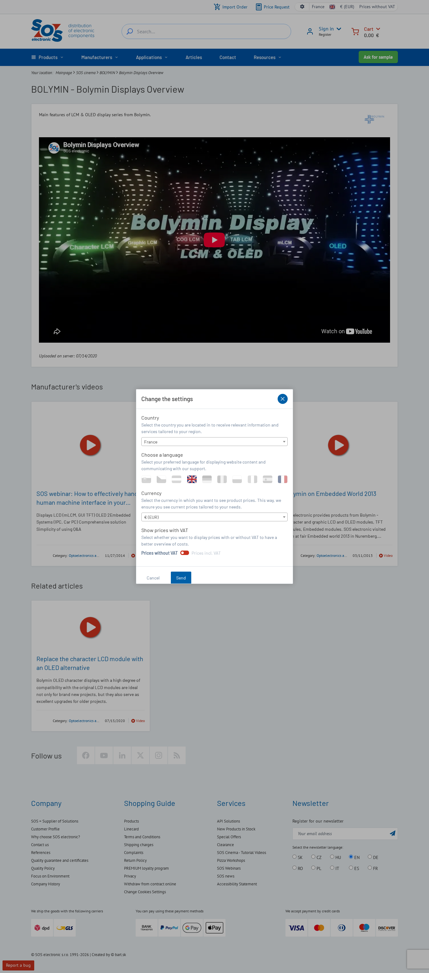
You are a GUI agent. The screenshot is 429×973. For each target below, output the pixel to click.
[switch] (184, 553)
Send (181, 577)
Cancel (153, 577)
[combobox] (214, 441)
